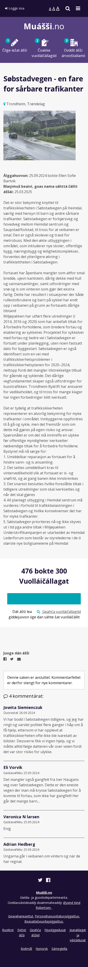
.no (44, 26)
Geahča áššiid (35, 932)
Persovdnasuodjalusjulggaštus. (57, 916)
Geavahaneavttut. (21, 916)
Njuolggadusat (55, 930)
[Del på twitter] (41, 880)
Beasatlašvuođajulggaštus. (44, 921)
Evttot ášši (21, 932)
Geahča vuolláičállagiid (61, 611)
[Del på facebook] (48, 880)
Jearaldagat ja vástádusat (77, 935)
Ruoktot (8, 930)
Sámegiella (59, 948)
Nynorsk (42, 948)
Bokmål (26, 948)
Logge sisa (16, 8)
